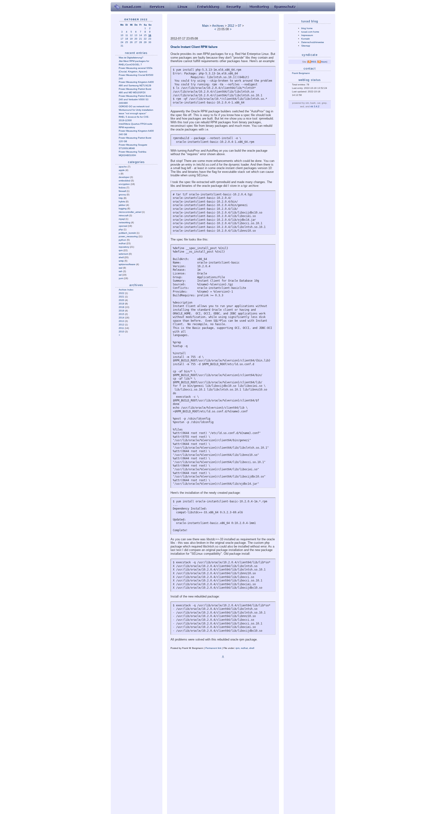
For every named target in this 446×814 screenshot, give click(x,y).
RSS (313, 61)
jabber (122, 205)
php (121, 229)
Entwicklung (208, 7)
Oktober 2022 (136, 19)
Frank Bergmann (301, 73)
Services (157, 7)
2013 (121, 321)
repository (124, 247)
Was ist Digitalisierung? (131, 57)
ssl (120, 275)
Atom (324, 61)
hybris (122, 201)
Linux (182, 7)
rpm (121, 250)
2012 (121, 324)
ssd (120, 268)
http (121, 198)
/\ (223, 657)
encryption (124, 184)
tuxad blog (309, 21)
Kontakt (305, 38)
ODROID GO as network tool (134, 106)
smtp (121, 261)
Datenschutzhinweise (312, 42)
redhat (122, 243)
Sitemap (305, 45)
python (122, 240)
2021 (121, 296)
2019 (121, 303)
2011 (121, 328)
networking (124, 222)
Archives (218, 25)
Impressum (307, 35)
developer (124, 177)
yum (121, 278)
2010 (121, 331)
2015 (121, 314)
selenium (123, 254)
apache (123, 166)
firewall (122, 191)
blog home (307, 28)
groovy (122, 194)
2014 (121, 317)
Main (205, 25)
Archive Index (126, 289)
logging (123, 208)
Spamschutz (285, 7)
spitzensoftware (127, 264)
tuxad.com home (310, 31)
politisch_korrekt (127, 233)
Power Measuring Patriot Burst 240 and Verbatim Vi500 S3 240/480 (135, 99)
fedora (122, 187)
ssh (120, 271)
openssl (123, 226)
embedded (124, 180)
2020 (121, 300)
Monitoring (259, 7)
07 (239, 25)
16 (149, 35)
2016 (121, 310)
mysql (122, 219)
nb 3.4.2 (314, 106)
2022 (121, 293)
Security (233, 7)
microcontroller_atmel (130, 212)
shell (121, 257)
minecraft (123, 215)
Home (127, 7)
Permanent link (213, 648)
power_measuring (128, 236)
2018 (121, 307)
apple (122, 170)
